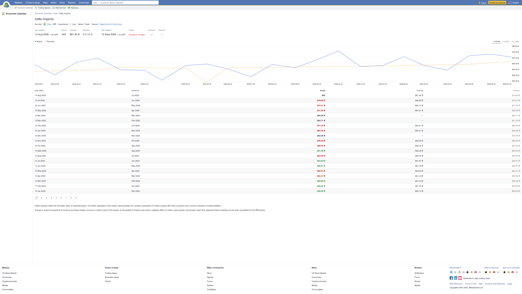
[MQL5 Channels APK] (498, 272)
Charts (108, 281)
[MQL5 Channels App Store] (485, 272)
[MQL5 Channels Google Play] (490, 272)
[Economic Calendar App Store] (504, 272)
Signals (210, 277)
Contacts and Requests (495, 283)
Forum (210, 281)
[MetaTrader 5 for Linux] (459, 272)
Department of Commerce (111, 24)
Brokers (72, 2)
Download (84, 2)
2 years (496, 41)
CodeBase (211, 289)
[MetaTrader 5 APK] (479, 272)
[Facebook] (451, 278)
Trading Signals (44, 7)
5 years (505, 41)
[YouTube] (460, 278)
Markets (18, 2)
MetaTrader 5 (455, 267)
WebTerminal (60, 7)
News (53, 2)
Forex (417, 277)
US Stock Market (9, 273)
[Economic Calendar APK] (516, 272)
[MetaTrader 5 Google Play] (471, 272)
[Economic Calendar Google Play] (508, 272)
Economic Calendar (25, 7)
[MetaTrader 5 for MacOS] (455, 272)
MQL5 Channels (491, 267)
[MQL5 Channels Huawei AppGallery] (494, 272)
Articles (210, 285)
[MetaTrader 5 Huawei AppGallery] (475, 272)
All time (515, 41)
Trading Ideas (111, 273)
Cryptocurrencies (9, 281)
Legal (509, 283)
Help (481, 283)
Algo (45, 2)
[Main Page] (6, 5)
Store (62, 2)
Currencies (7, 277)
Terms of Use (471, 283)
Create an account (497, 2)
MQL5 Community (215, 267)
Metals (5, 285)
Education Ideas (112, 277)
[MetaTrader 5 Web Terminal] (463, 272)
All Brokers (419, 273)
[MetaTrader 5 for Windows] (451, 272)
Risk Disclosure (456, 283)
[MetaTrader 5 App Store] (467, 272)
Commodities (7, 289)
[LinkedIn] (455, 278)
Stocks (417, 281)
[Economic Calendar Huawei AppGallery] (512, 272)
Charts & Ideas (33, 2)
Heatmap (74, 7)
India (55, 13)
